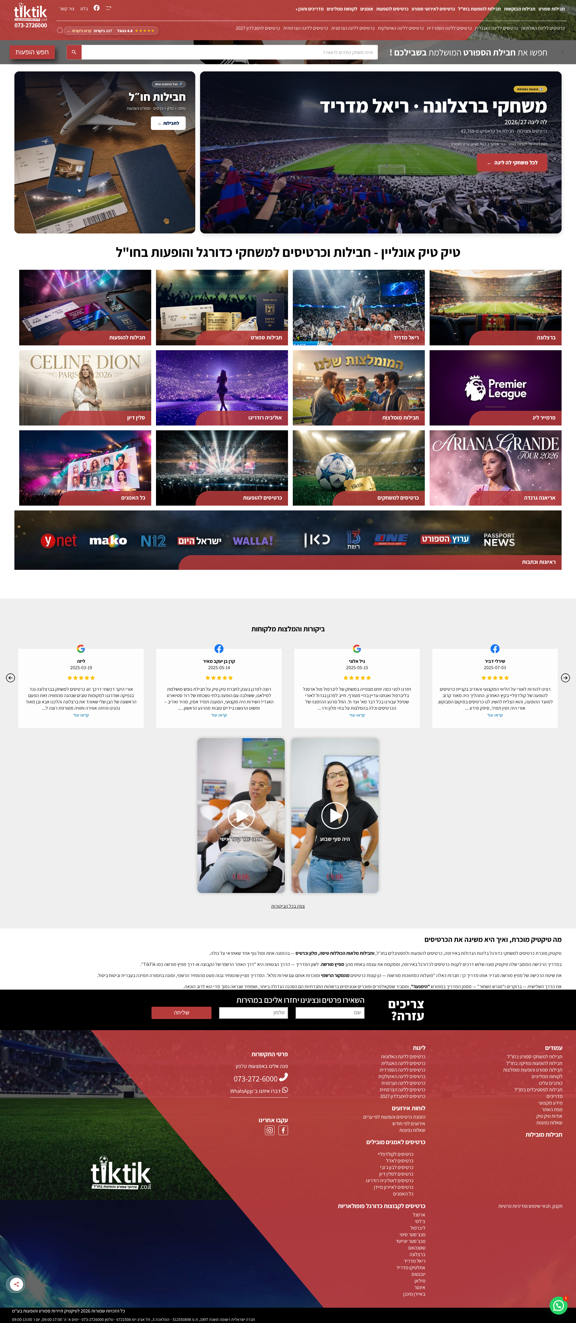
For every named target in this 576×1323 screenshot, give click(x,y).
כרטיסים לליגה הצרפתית (305, 28)
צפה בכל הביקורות (288, 906)
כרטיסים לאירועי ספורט (433, 9)
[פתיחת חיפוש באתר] (60, 30)
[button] (559, 1306)
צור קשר (66, 8)
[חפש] (74, 52)
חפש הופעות (32, 52)
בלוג (84, 8)
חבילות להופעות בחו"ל (479, 9)
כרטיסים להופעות (392, 9)
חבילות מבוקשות (520, 9)
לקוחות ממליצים (342, 9)
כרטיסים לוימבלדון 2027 (258, 28)
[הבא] (565, 677)
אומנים (366, 9)
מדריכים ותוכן (311, 9)
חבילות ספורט (551, 9)
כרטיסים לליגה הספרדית (449, 28)
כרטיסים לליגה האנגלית (496, 28)
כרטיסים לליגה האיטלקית (401, 28)
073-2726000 (30, 25)
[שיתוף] (16, 1284)
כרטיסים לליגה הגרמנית (353, 28)
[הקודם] (10, 677)
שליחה (181, 1013)
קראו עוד (495, 715)
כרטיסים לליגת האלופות (543, 28)
